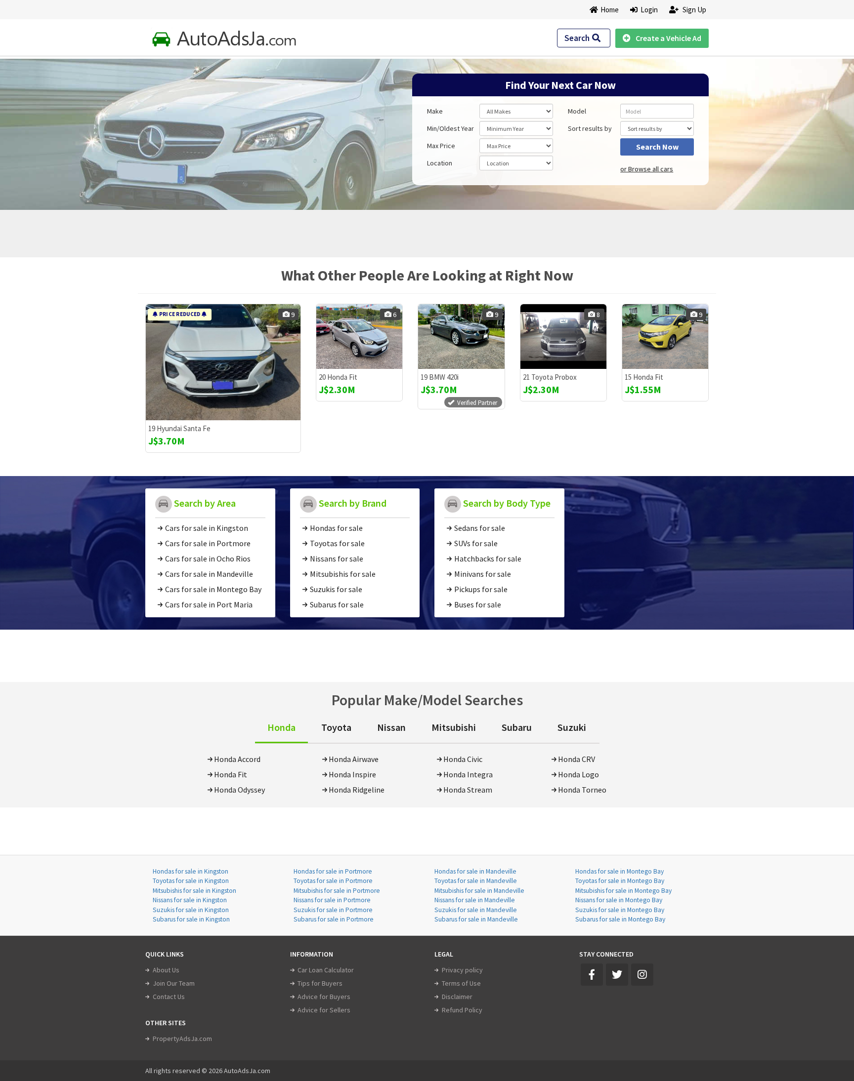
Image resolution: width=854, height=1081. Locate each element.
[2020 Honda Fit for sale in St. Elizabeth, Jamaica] (359, 336)
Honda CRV (576, 759)
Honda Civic (462, 759)
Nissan (391, 727)
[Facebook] (592, 974)
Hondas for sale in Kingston (190, 871)
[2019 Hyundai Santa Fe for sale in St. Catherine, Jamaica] (223, 362)
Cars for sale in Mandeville (209, 574)
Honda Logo (578, 774)
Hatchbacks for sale (487, 558)
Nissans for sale (336, 558)
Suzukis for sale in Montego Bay (619, 910)
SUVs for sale (476, 543)
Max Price (441, 145)
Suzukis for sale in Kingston (191, 910)
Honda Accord (237, 759)
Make (435, 111)
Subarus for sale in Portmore (334, 919)
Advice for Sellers (324, 1009)
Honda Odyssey (239, 790)
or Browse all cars (646, 168)
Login (648, 9)
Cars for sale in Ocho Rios (208, 558)
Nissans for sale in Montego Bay (618, 900)
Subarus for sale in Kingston (191, 919)
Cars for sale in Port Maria (209, 604)
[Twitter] (617, 974)
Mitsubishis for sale (343, 574)
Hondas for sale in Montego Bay (619, 871)
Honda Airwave (354, 759)
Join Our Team (174, 983)
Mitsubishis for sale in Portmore (337, 890)
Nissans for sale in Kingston (190, 900)
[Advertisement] (216, 129)
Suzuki (571, 727)
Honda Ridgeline (356, 790)
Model (577, 111)
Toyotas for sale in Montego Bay (619, 881)
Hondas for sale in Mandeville (475, 871)
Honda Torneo (582, 790)
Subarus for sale (337, 604)
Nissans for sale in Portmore (332, 900)
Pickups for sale (481, 589)
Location (439, 163)
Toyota (336, 727)
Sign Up (693, 9)
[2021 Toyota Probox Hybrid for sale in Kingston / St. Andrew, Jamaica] (563, 336)
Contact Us (169, 996)
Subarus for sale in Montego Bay (620, 919)
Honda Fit (230, 774)
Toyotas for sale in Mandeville (475, 881)
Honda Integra (468, 774)
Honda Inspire (352, 774)
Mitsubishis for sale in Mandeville (479, 890)
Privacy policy (462, 969)
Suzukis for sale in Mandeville (475, 910)
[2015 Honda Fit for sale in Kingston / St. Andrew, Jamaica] (665, 336)
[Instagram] (642, 974)
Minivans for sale (482, 574)
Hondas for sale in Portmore (333, 871)
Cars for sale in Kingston (206, 528)
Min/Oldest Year (450, 128)
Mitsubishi (453, 727)
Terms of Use (461, 983)
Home (609, 9)
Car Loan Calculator (326, 969)
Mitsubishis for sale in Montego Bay (623, 890)
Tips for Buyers (320, 983)
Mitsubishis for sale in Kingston (194, 890)
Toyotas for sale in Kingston (191, 881)
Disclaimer (457, 996)
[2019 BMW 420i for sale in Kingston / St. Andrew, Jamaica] (461, 336)
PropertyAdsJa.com (182, 1038)
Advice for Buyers (324, 996)
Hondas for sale (336, 528)
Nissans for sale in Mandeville (474, 900)
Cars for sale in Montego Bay (213, 589)
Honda (281, 727)
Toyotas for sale (337, 543)
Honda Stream (467, 790)
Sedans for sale (479, 528)
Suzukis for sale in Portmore (333, 910)
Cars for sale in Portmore (208, 543)
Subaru (517, 727)
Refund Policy (462, 1009)
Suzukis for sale (336, 589)
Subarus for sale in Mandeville (476, 919)
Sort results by (590, 128)
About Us (166, 969)
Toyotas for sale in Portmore (333, 881)
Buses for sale (477, 604)
